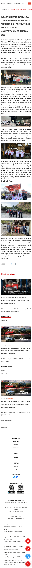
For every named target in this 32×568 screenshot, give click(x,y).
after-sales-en (22, 297)
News (9, 316)
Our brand (16, 463)
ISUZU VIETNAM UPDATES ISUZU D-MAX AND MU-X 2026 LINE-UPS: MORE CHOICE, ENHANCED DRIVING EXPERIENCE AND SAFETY (15, 350)
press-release (5, 366)
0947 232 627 (18, 514)
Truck (16, 469)
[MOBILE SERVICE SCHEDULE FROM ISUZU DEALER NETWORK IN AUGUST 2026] (16, 287)
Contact (16, 457)
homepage (4, 9)
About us (16, 442)
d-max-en (3, 370)
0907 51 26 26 (19, 511)
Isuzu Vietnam (16, 438)
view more (4, 320)
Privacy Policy (7, 525)
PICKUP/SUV (10, 345)
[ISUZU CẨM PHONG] (13, 3)
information (4, 316)
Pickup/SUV (16, 466)
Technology (16, 448)
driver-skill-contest (13, 297)
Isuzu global (16, 451)
